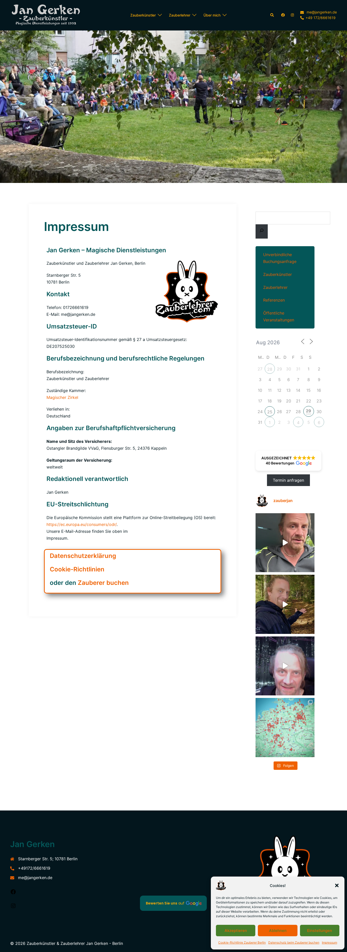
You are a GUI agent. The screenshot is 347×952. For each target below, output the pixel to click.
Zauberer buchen (103, 582)
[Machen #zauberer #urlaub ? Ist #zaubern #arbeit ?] (285, 542)
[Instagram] (13, 907)
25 (269, 411)
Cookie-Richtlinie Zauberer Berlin (242, 942)
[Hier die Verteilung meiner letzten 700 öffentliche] (285, 727)
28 (269, 369)
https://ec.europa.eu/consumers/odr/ (81, 524)
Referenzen (274, 300)
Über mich (211, 15)
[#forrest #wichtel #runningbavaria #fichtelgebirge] (285, 604)
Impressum (329, 942)
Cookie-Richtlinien (77, 569)
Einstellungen (319, 930)
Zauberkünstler (143, 15)
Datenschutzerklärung (83, 555)
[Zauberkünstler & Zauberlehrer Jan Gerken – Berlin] (48, 15)
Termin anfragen (288, 480)
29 (308, 410)
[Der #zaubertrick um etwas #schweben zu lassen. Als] (285, 666)
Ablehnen (278, 930)
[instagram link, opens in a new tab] (292, 15)
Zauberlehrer (179, 15)
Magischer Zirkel (62, 397)
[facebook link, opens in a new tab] (283, 15)
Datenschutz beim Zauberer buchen (293, 942)
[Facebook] (13, 893)
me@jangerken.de (35, 877)
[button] (336, 885)
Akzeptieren (236, 930)
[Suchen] (262, 231)
